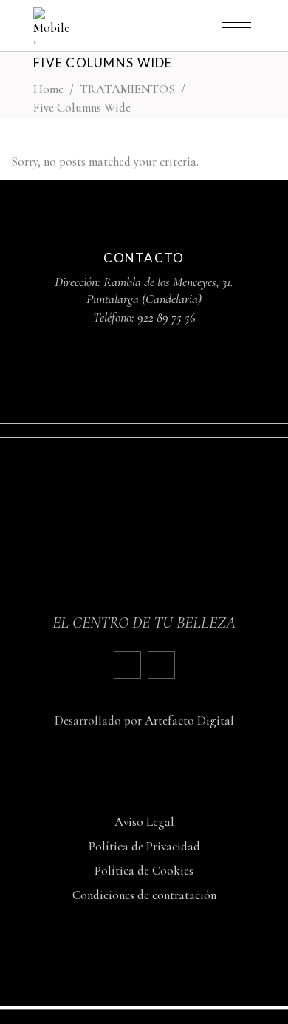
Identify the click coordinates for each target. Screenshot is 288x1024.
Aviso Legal (144, 822)
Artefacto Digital (189, 720)
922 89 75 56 (166, 317)
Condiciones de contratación (144, 895)
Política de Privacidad (144, 846)
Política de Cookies (144, 870)
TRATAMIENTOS (127, 89)
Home (48, 89)
